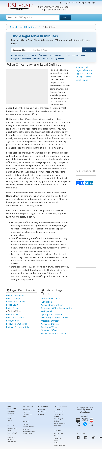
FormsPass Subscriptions (11, 440)
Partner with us (27, 433)
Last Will (25, 424)
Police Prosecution (15, 317)
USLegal (13, 26)
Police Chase (12, 308)
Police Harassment (15, 301)
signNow (56, 443)
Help (82, 2)
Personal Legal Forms (11, 429)
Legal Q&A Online (84, 73)
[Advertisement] (27, 86)
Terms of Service (59, 412)
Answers (41, 414)
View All (9, 420)
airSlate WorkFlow (59, 445)
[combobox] (21, 49)
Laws (9, 418)
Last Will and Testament (21, 55)
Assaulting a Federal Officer (54, 317)
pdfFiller (56, 440)
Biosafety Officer (49, 330)
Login (92, 2)
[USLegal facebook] (78, 437)
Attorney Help (82, 67)
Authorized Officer (50, 323)
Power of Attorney (39, 55)
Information (26, 409)
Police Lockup (13, 298)
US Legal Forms (83, 76)
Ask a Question (12, 416)
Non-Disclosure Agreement (53, 58)
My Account (57, 425)
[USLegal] (19, 3)
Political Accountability (17, 327)
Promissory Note (55, 55)
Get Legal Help (27, 414)
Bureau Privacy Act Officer (54, 333)
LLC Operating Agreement (74, 55)
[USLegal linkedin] (85, 437)
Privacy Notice (58, 414)
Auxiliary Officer (49, 327)
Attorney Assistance (29, 431)
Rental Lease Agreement (30, 58)
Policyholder (12, 320)
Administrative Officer (52, 304)
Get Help (56, 421)
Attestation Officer (50, 320)
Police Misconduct (15, 295)
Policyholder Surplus (16, 323)
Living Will (15, 58)
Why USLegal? (58, 419)
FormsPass (57, 438)
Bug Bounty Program (60, 423)
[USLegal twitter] (93, 437)
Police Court (12, 304)
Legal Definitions (28, 26)
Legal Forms (11, 437)
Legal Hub (57, 416)
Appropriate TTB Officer (53, 314)
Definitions (10, 413)
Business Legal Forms (12, 434)
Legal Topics (82, 79)
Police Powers (13, 314)
